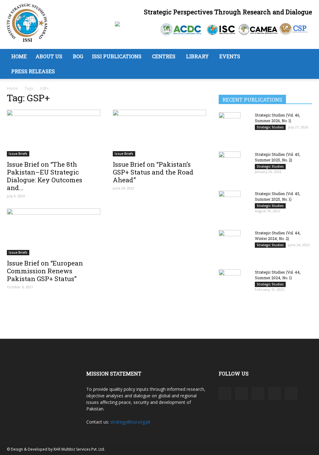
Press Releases (33, 71)
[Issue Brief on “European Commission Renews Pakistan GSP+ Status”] (53, 231)
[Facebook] (225, 393)
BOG (78, 56)
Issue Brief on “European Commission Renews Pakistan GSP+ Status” (45, 271)
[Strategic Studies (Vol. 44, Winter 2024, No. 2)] (229, 245)
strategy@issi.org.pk (130, 422)
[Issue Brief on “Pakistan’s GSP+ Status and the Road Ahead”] (159, 133)
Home (19, 56)
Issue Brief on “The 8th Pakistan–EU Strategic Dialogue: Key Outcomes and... (44, 176)
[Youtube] (291, 393)
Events (229, 56)
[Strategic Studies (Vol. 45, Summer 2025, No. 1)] (229, 206)
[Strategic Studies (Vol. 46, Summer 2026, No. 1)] (229, 127)
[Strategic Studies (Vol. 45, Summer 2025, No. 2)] (229, 166)
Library (197, 56)
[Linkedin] (241, 393)
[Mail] (258, 393)
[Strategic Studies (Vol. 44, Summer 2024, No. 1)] (229, 284)
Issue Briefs (18, 153)
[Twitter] (274, 393)
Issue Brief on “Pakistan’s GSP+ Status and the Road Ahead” (153, 172)
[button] (304, 57)
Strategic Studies (270, 127)
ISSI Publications (116, 56)
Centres (163, 56)
